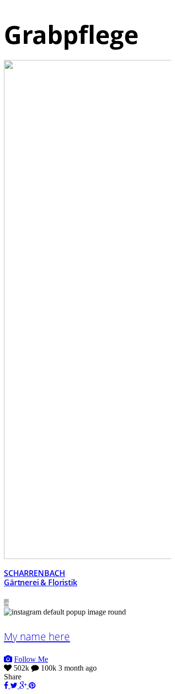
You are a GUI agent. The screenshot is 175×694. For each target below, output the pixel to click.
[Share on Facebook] (7, 685)
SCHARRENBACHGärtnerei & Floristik (40, 578)
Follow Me (31, 659)
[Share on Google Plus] (24, 685)
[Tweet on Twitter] (14, 685)
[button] (6, 603)
